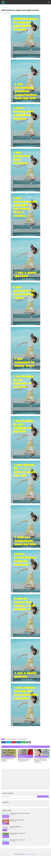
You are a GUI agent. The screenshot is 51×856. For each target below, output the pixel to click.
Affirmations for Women (9, 7)
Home (2, 7)
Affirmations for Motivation (10, 739)
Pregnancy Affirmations (15, 826)
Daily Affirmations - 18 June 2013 (17, 833)
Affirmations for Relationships (17, 820)
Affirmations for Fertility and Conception (20, 813)
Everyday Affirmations (30, 854)
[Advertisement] (25, 779)
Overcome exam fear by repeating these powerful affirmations (40, 760)
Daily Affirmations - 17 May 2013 (17, 840)
